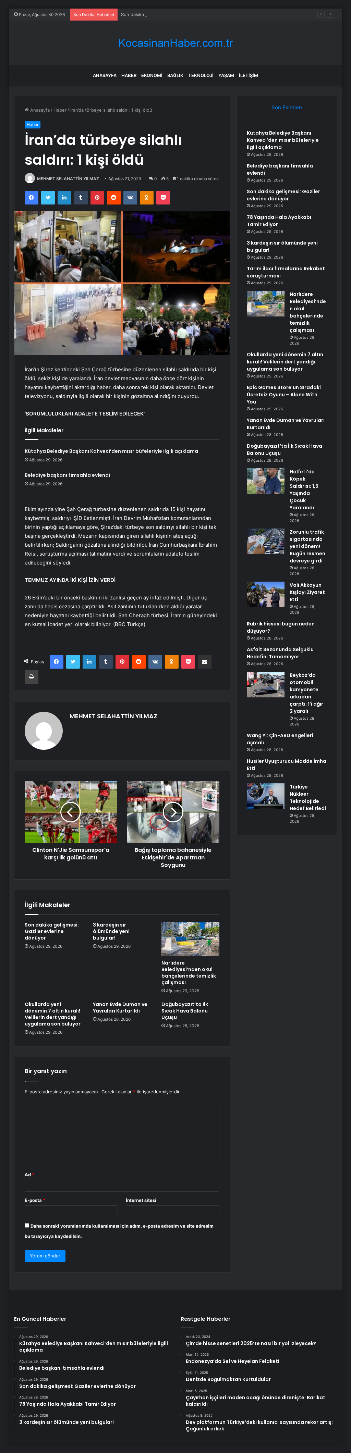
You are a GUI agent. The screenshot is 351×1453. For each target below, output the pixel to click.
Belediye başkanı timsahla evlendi (67, 475)
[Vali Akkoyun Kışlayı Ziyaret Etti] (266, 594)
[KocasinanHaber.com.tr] (175, 43)
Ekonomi (151, 75)
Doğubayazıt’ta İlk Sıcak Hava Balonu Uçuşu (184, 1011)
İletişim (248, 75)
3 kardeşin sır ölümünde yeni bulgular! (111, 931)
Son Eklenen (286, 107)
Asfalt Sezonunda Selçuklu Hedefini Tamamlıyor (280, 653)
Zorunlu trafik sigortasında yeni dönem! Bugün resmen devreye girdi (307, 546)
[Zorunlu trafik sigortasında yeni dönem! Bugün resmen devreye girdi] (266, 541)
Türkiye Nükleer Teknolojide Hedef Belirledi (308, 797)
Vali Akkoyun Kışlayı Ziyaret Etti (307, 592)
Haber (128, 75)
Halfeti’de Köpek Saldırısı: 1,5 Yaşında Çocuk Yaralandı (304, 489)
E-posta (35, 1200)
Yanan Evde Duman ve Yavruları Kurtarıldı (120, 1007)
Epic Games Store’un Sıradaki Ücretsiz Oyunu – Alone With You (284, 394)
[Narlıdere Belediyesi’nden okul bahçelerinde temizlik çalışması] (190, 939)
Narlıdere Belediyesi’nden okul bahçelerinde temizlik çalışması (188, 972)
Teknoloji (201, 75)
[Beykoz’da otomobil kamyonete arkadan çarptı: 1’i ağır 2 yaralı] (266, 684)
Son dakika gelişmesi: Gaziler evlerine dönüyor (170, 14)
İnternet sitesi (141, 1200)
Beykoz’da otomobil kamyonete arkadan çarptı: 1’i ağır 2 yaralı (306, 693)
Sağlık (175, 75)
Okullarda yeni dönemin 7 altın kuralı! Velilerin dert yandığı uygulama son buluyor (53, 1014)
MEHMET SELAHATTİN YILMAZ (68, 178)
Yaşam (226, 75)
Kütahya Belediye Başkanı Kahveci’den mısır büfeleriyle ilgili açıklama (111, 451)
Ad (29, 1174)
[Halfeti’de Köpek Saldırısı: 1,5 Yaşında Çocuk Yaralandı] (266, 481)
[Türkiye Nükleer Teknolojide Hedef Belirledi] (266, 796)
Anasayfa (105, 75)
